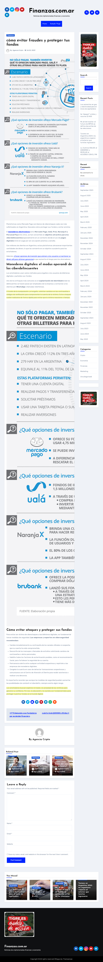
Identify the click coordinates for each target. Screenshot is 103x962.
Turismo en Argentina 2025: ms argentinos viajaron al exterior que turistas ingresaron (88, 138)
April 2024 (84, 281)
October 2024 (85, 249)
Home (44, 24)
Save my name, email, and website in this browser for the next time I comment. (38, 854)
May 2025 (84, 211)
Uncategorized (86, 377)
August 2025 (85, 195)
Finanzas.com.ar (51, 11)
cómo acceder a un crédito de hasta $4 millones (39, 764)
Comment (11, 793)
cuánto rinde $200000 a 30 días (55, 713)
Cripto (82, 355)
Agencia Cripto (18, 50)
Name (9, 823)
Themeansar (67, 959)
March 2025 (85, 222)
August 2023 (85, 323)
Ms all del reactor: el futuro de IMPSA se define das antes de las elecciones (62, 892)
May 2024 (84, 275)
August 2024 (85, 259)
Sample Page (55, 24)
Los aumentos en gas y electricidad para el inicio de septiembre (88, 107)
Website (10, 844)
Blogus (57, 959)
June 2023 (84, 334)
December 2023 (86, 302)
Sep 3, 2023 (15, 772)
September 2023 (86, 318)
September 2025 (86, 190)
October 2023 (85, 313)
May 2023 (84, 339)
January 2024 (85, 297)
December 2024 (86, 238)
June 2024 (84, 270)
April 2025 (84, 217)
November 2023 (86, 307)
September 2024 (86, 254)
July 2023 (84, 329)
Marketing (84, 371)
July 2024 (84, 265)
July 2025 (84, 201)
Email (9, 834)
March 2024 (85, 286)
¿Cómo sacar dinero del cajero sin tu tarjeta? (62, 764)
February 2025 (86, 227)
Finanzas (10, 35)
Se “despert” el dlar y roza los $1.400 (38, 894)
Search (83, 75)
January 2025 (85, 233)
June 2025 (84, 206)
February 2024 (86, 291)
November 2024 (86, 243)
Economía (84, 361)
